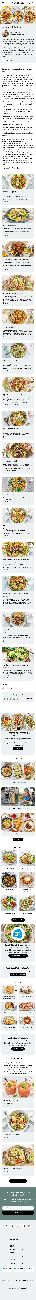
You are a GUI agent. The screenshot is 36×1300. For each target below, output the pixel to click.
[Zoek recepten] (6, 3)
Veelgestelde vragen (7, 1280)
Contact (32, 1280)
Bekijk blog (18, 748)
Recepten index (18, 920)
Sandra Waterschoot (17, 34)
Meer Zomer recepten (18, 1181)
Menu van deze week (18, 974)
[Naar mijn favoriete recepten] (29, 3)
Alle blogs (18, 839)
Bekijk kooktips (18, 1048)
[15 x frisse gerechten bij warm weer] (18, 722)
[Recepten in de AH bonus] (18, 933)
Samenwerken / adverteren (18, 1283)
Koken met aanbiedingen (18, 955)
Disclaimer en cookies (21, 1280)
